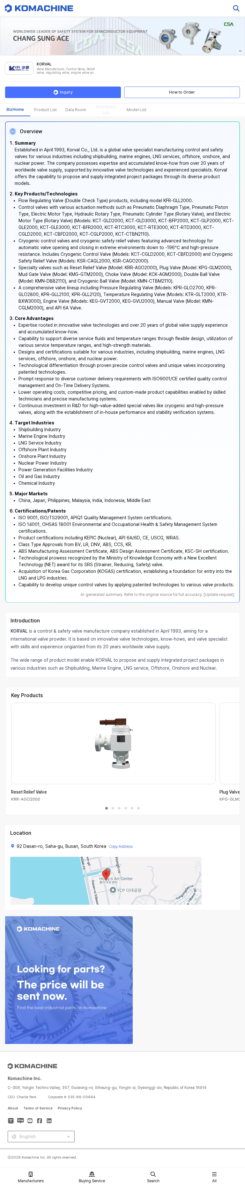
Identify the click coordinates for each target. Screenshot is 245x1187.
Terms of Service (38, 1108)
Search (153, 1181)
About (13, 1108)
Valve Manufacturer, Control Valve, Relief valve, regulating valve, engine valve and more (66, 71)
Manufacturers (31, 1181)
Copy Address (121, 846)
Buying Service (92, 1181)
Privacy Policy (70, 1108)
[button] (228, 1132)
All (214, 1181)
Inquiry (66, 92)
